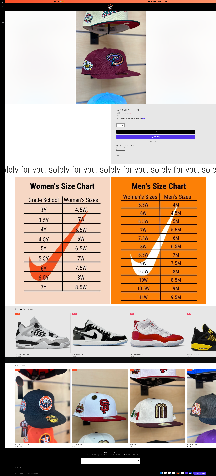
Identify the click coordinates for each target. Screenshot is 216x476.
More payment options (155, 141)
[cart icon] (2, 14)
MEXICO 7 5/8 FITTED (134, 444)
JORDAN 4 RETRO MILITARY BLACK (22, 354)
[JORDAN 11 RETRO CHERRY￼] (157, 333)
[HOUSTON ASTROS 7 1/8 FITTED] (42, 406)
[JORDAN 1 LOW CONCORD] (100, 333)
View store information (120, 150)
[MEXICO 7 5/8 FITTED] (157, 406)
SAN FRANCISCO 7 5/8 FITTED (78, 444)
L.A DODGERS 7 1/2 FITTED (193, 444)
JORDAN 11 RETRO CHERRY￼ (136, 354)
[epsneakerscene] (110, 7)
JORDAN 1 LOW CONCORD (77, 354)
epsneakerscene (22, 473)
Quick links (18, 467)
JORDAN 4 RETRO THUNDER (193, 354)
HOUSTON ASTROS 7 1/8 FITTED (22, 444)
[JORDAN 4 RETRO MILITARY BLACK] (42, 333)
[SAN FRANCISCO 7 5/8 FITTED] (100, 406)
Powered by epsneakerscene (32, 473)
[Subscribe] (137, 461)
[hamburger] (2, 2)
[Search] (2, 6)
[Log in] (2, 10)
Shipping (118, 115)
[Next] (203, 333)
